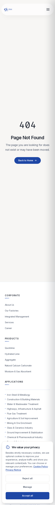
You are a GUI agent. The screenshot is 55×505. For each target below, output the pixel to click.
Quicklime (10, 348)
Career (8, 328)
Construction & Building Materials (23, 399)
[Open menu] (48, 9)
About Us (9, 305)
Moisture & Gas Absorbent (18, 371)
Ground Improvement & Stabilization (25, 432)
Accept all (27, 495)
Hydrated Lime (12, 354)
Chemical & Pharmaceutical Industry (25, 437)
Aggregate (10, 359)
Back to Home (25, 160)
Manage (27, 487)
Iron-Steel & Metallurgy (18, 395)
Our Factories (11, 310)
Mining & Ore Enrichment (19, 423)
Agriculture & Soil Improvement (22, 418)
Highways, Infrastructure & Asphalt (24, 409)
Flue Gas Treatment (17, 413)
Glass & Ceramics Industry (20, 427)
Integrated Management (17, 316)
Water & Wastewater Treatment (22, 404)
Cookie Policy (40, 466)
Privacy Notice (13, 470)
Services (9, 322)
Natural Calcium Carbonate (18, 365)
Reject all (27, 478)
